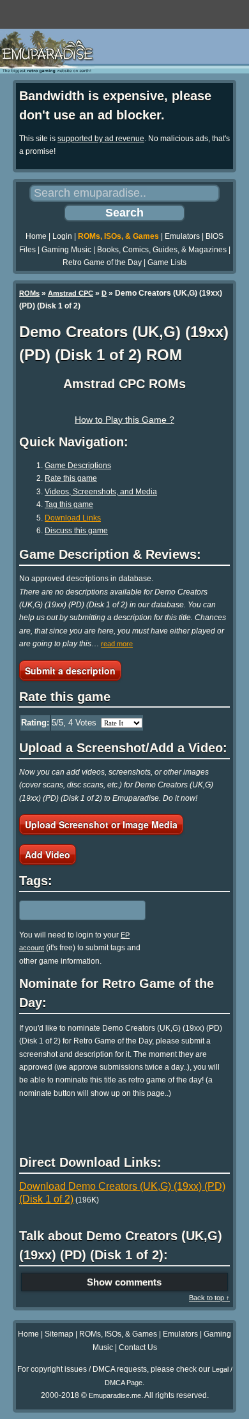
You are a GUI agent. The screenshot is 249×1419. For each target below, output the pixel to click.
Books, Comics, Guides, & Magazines (162, 249)
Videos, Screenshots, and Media (101, 491)
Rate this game (71, 478)
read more (117, 644)
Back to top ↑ (209, 1297)
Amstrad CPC (70, 293)
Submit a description (70, 670)
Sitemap (59, 1334)
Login (62, 236)
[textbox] (74, 910)
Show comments (124, 1282)
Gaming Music (66, 249)
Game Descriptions (78, 465)
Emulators (182, 236)
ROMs (29, 293)
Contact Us (138, 1347)
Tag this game (69, 504)
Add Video (47, 854)
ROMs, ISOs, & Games (118, 236)
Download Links (73, 517)
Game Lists (166, 262)
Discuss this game (76, 530)
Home (36, 236)
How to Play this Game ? (124, 419)
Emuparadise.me (115, 1395)
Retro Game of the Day (102, 262)
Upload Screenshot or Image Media (101, 824)
